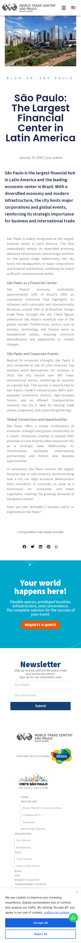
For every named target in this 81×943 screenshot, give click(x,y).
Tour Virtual (24, 859)
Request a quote (27, 880)
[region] (40, 915)
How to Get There (28, 866)
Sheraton (28, 822)
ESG (17, 876)
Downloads (23, 847)
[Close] (76, 891)
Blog (18, 871)
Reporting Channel (33, 829)
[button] (63, 8)
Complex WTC (31, 815)
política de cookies (56, 912)
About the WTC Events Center (42, 808)
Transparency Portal (31, 884)
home (24, 797)
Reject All (40, 934)
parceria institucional (33, 756)
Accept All (40, 923)
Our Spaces (23, 840)
